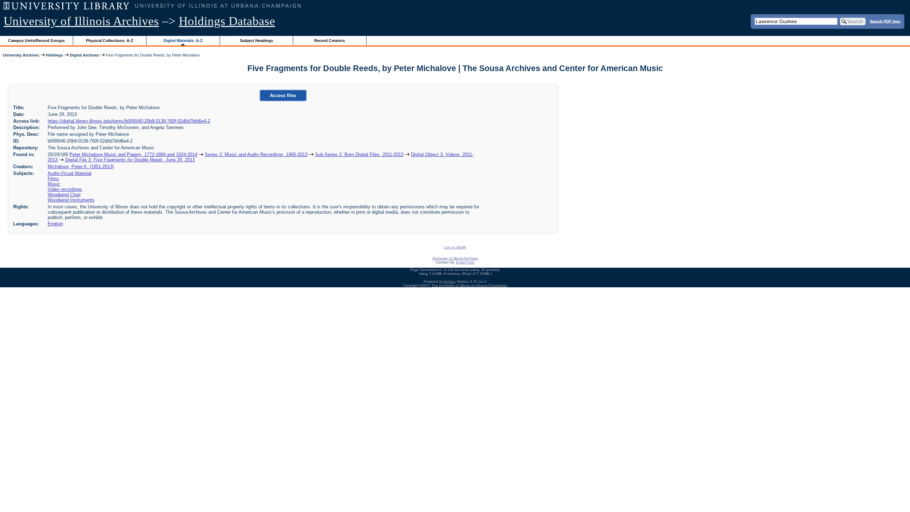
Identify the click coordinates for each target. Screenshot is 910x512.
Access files (283, 95)
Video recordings (65, 189)
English (55, 223)
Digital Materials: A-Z (183, 40)
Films (53, 178)
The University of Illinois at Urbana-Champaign (469, 285)
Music (54, 184)
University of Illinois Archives (81, 21)
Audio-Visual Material (69, 173)
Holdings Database (227, 21)
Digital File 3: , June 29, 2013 (130, 159)
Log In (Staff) (455, 247)
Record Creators (329, 40)
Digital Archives (84, 55)
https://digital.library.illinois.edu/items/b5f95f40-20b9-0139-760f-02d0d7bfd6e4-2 (129, 121)
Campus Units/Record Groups (36, 40)
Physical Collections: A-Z (109, 40)
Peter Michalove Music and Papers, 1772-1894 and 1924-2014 (133, 154)
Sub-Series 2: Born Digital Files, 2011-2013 (359, 154)
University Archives (21, 55)
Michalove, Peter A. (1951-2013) (81, 166)
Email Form (465, 262)
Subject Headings (256, 40)
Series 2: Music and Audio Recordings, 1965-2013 (256, 154)
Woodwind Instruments (71, 200)
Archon (450, 281)
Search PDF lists (885, 21)
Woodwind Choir (64, 194)
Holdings (54, 55)
